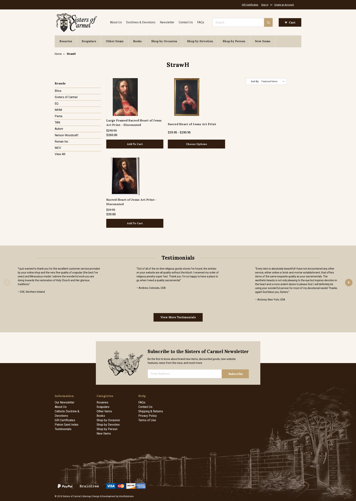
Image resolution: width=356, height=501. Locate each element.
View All (60, 154)
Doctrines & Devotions (140, 22)
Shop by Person (234, 41)
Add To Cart (135, 144)
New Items (262, 41)
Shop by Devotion (200, 41)
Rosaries (66, 41)
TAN (57, 122)
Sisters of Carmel (66, 97)
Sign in (264, 4)
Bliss (58, 91)
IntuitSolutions (126, 496)
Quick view (125, 96)
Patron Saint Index (66, 424)
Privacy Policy (147, 416)
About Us (116, 22)
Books (137, 41)
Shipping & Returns (150, 411)
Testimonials (63, 429)
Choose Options (196, 144)
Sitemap (86, 496)
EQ (56, 103)
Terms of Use (147, 420)
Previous (7, 282)
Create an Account (284, 4)
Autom (59, 129)
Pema (58, 116)
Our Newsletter (64, 402)
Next (349, 282)
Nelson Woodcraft (66, 135)
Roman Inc (61, 141)
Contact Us (186, 22)
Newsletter (167, 22)
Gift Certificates (250, 4)
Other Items (114, 41)
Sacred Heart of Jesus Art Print (192, 124)
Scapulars (89, 41)
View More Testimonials (178, 317)
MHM (58, 110)
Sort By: (255, 81)
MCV (58, 148)
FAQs (200, 22)
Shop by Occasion (164, 41)
